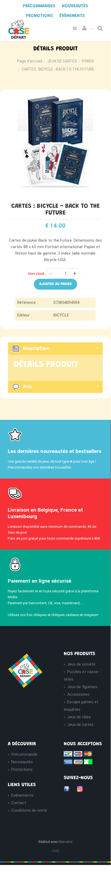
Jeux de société (81, 664)
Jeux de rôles (79, 717)
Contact (18, 802)
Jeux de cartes (80, 724)
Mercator (66, 842)
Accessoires (78, 694)
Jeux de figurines (82, 686)
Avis (27, 387)
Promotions (22, 769)
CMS (55, 851)
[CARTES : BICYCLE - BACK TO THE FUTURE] (55, 98)
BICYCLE (61, 315)
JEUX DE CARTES (62, 61)
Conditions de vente (29, 810)
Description (36, 348)
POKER (88, 61)
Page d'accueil (29, 61)
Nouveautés (22, 761)
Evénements (22, 795)
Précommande (24, 754)
